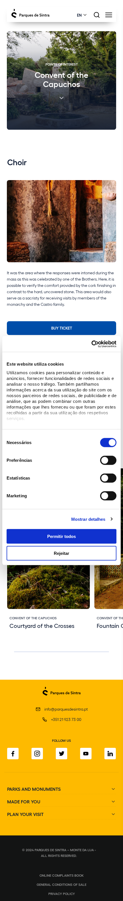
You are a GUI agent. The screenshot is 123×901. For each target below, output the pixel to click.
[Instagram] (37, 753)
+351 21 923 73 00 (66, 719)
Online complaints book (61, 875)
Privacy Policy (61, 894)
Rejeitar (61, 553)
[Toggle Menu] (108, 16)
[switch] (108, 460)
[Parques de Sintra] (62, 698)
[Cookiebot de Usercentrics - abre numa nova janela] (91, 344)
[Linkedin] (110, 753)
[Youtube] (86, 753)
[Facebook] (13, 753)
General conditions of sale (61, 884)
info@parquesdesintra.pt (66, 709)
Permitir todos (61, 536)
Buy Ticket (61, 328)
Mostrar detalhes (88, 518)
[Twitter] (61, 753)
